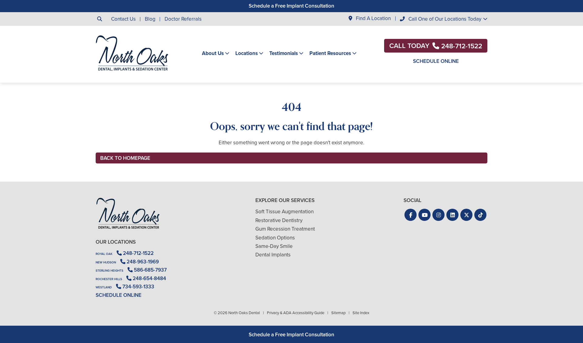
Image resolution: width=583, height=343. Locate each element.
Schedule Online (436, 61)
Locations (246, 53)
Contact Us (123, 19)
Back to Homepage (125, 158)
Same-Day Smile (274, 246)
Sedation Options (275, 238)
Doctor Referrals (183, 19)
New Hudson (106, 262)
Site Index (361, 313)
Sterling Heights (109, 270)
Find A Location (373, 18)
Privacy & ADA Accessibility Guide (295, 313)
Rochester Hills (109, 279)
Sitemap (338, 313)
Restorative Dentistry (278, 220)
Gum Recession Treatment (285, 229)
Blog (150, 19)
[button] (410, 215)
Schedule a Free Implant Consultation (291, 6)
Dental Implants (273, 255)
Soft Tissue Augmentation (284, 211)
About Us (213, 53)
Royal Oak (104, 254)
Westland (104, 287)
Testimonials (283, 53)
